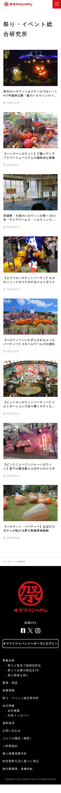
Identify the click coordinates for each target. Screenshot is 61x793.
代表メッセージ (18, 715)
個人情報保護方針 (15, 753)
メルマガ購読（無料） (18, 738)
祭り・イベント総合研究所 (17, 561)
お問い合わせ (12, 730)
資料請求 (9, 723)
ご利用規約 (10, 746)
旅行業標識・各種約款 (18, 768)
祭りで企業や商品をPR (23, 670)
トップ (5, 561)
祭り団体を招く (18, 675)
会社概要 (14, 710)
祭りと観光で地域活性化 (24, 665)
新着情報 (9, 690)
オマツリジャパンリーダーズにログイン (30, 643)
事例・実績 (10, 682)
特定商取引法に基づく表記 (21, 761)
